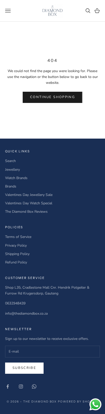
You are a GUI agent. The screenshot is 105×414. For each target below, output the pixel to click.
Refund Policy (16, 262)
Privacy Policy (16, 245)
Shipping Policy (17, 253)
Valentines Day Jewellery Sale (28, 194)
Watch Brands (16, 178)
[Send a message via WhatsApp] (95, 404)
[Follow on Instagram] (20, 386)
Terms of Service (18, 236)
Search (10, 160)
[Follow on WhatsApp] (34, 386)
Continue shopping (52, 97)
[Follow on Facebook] (7, 386)
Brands (10, 186)
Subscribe (24, 368)
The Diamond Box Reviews (26, 211)
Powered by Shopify (78, 401)
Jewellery (12, 169)
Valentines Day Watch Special (28, 203)
